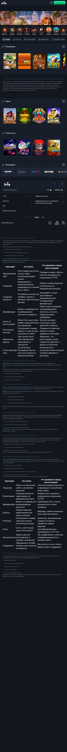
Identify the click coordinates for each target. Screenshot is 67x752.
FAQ (4, 206)
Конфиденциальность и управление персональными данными (46, 202)
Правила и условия (41, 196)
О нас (4, 196)
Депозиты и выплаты (9, 210)
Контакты (6, 201)
